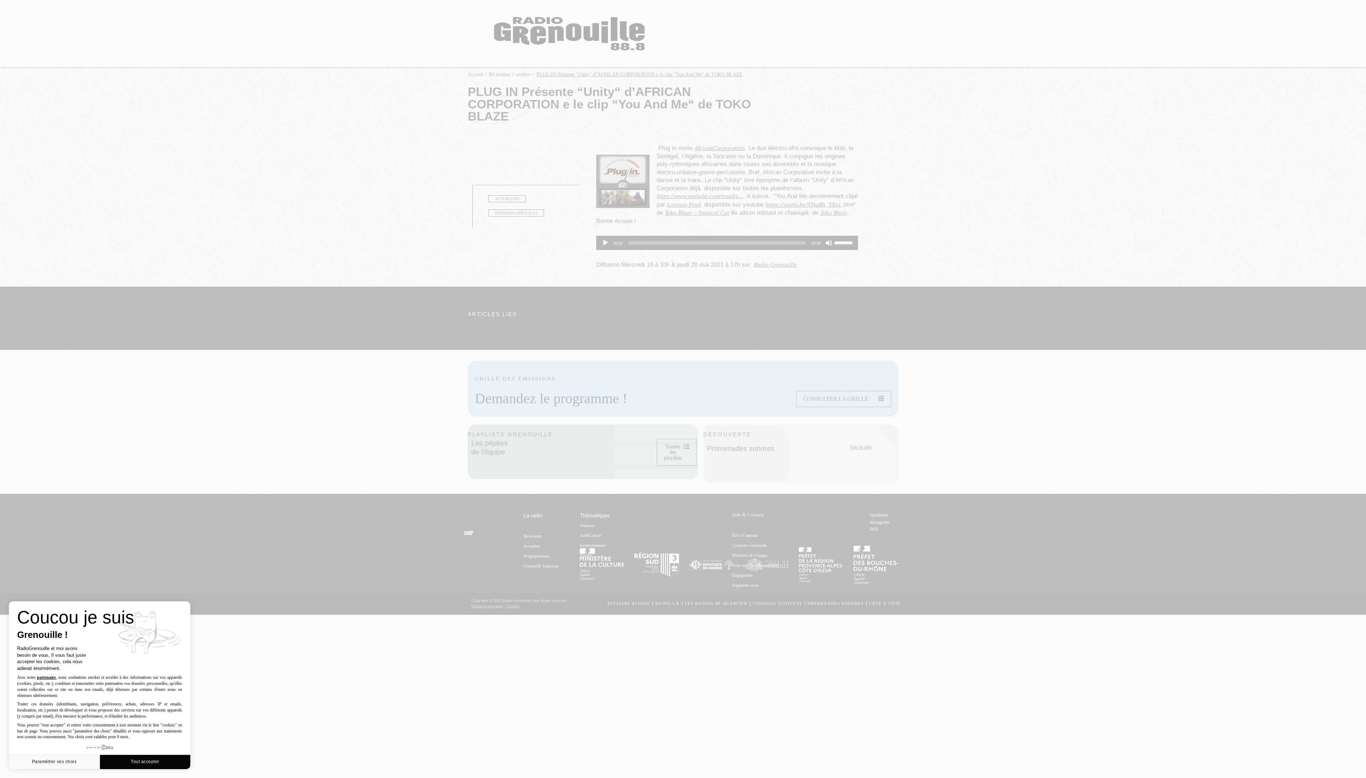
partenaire (46, 677)
